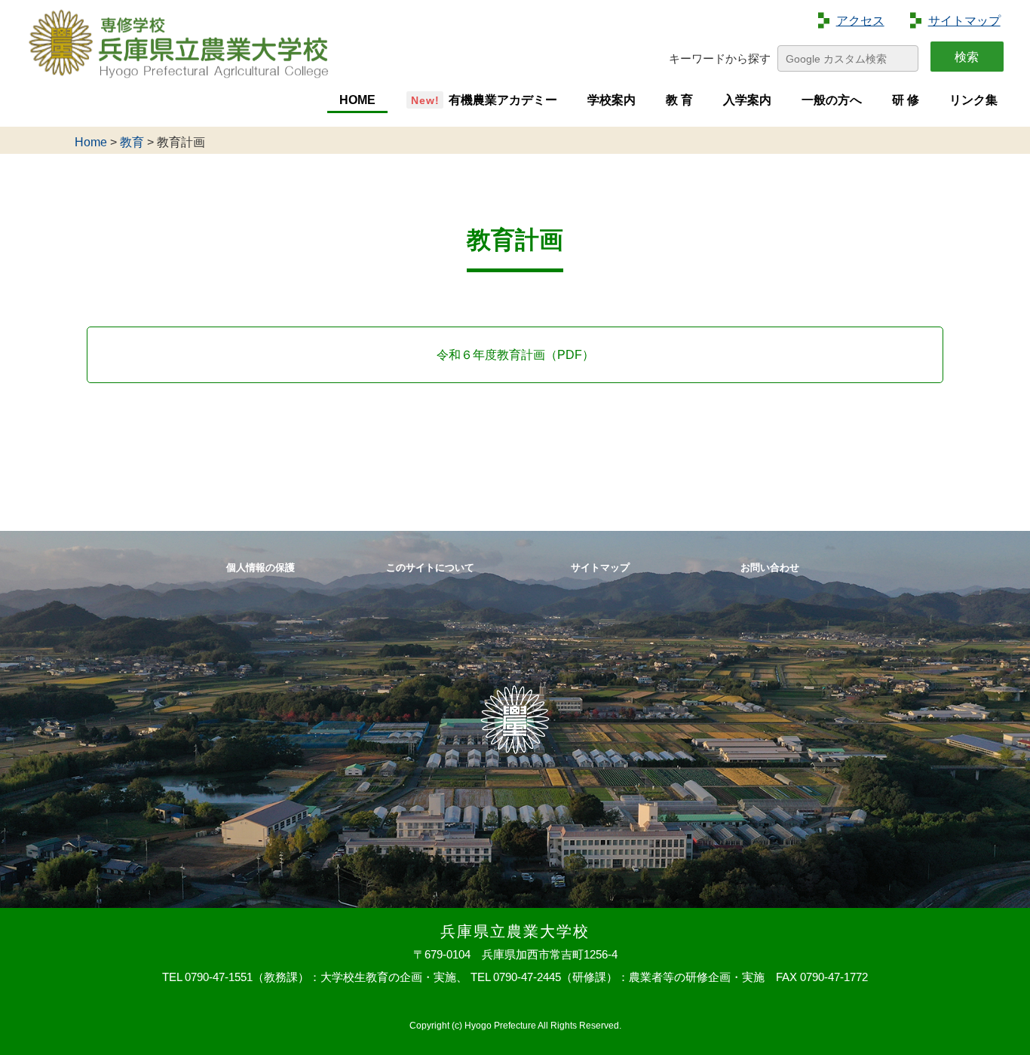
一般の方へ (832, 100)
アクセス (860, 20)
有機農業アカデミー (503, 100)
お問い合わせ (769, 568)
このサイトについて (430, 568)
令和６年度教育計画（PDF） (515, 354)
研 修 (905, 100)
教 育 (679, 100)
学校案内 (611, 100)
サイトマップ (964, 20)
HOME (357, 100)
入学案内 (747, 100)
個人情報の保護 (260, 568)
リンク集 (973, 100)
